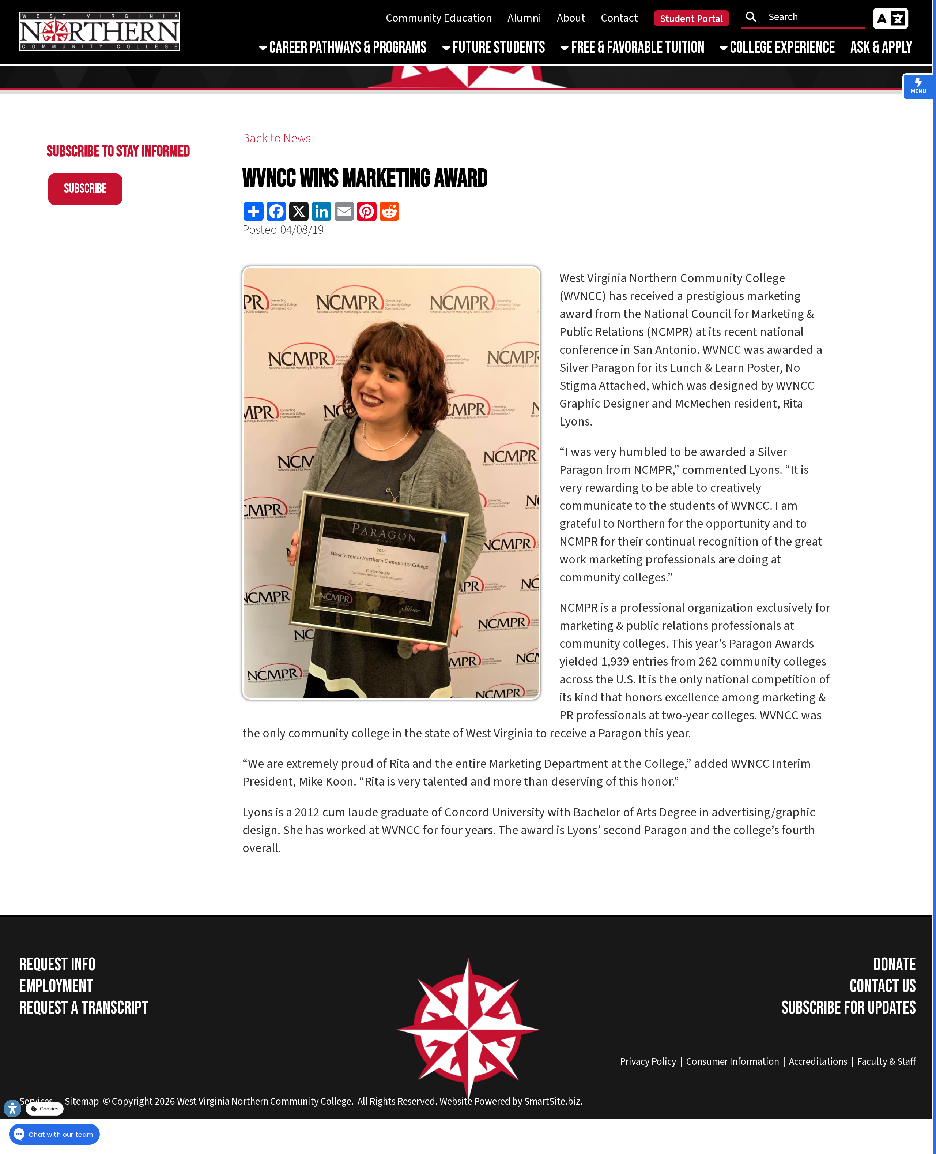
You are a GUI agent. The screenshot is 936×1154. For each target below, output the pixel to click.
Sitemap (82, 1101)
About (571, 18)
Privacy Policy (648, 1061)
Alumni (524, 18)
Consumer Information (732, 1061)
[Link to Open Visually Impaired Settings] (12, 1108)
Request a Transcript (83, 1008)
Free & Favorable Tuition (637, 47)
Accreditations (818, 1061)
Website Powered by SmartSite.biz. (511, 1101)
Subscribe (85, 189)
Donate (894, 965)
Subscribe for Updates (849, 1008)
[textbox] (807, 16)
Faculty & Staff (886, 1061)
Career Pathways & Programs (347, 47)
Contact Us (883, 986)
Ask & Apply (881, 47)
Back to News (276, 138)
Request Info (57, 965)
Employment (56, 986)
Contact (619, 18)
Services (36, 1101)
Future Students (497, 47)
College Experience (781, 47)
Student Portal (691, 19)
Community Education (439, 18)
